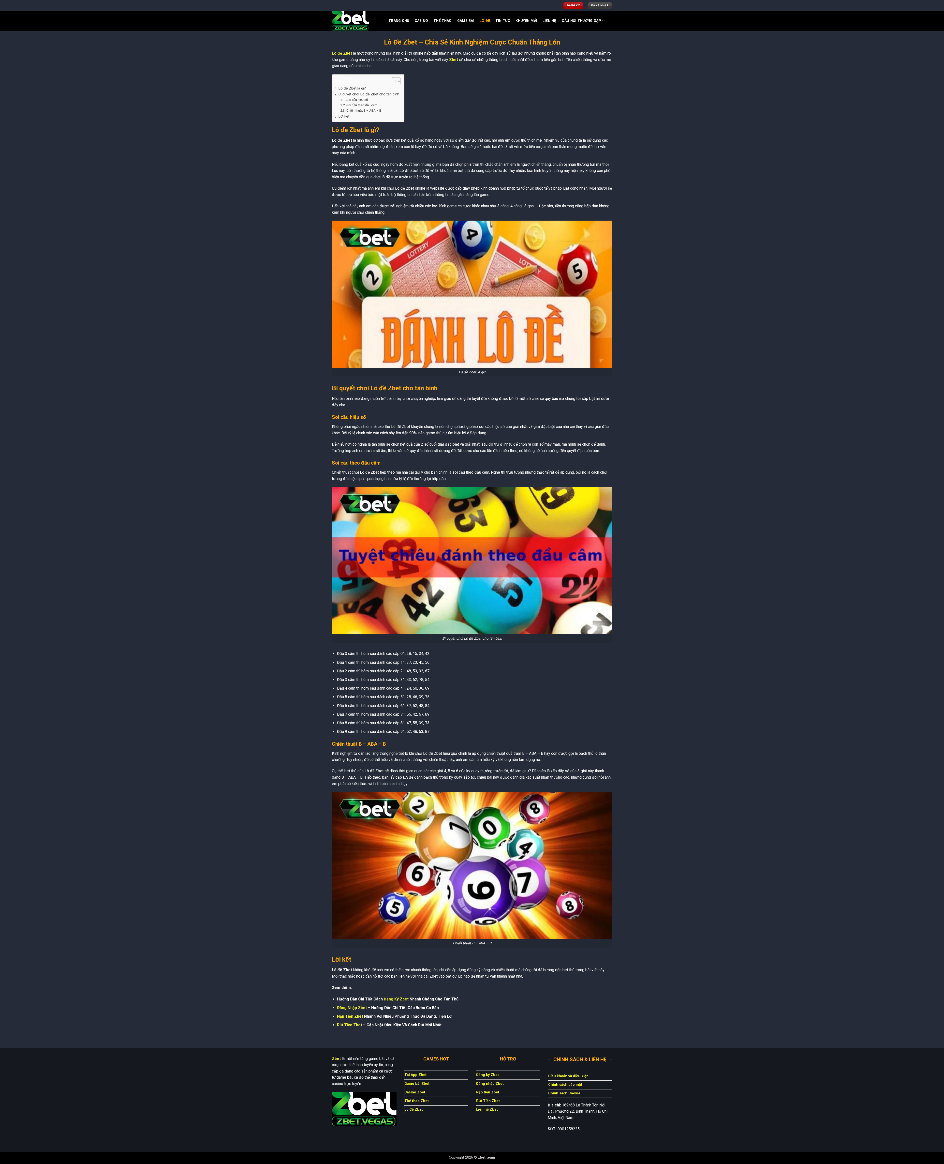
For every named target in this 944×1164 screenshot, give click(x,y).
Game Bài (465, 21)
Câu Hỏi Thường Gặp (581, 21)
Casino (421, 21)
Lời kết (343, 116)
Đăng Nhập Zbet (352, 1007)
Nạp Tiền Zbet (350, 1016)
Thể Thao (442, 21)
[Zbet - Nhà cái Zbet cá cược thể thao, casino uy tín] (356, 21)
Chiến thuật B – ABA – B (363, 110)
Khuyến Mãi (526, 21)
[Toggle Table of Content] (393, 81)
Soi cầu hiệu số (357, 100)
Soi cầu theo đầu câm (361, 105)
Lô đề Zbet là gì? (352, 88)
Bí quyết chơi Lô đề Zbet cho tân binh (368, 94)
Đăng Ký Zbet (396, 999)
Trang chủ (398, 21)
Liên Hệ (549, 21)
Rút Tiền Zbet (349, 1025)
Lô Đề (485, 21)
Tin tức (502, 21)
